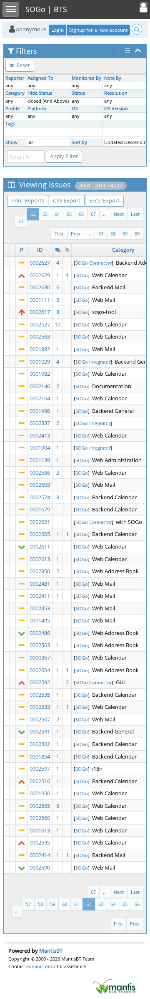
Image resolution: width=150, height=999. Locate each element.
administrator (40, 966)
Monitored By (86, 78)
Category (15, 93)
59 (125, 233)
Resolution (116, 93)
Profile (12, 108)
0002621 (40, 522)
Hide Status (40, 93)
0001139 (40, 460)
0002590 (40, 867)
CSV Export (66, 200)
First (59, 233)
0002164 (40, 398)
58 (112, 233)
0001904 (40, 447)
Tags (10, 123)
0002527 (40, 324)
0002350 (40, 571)
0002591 (40, 731)
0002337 (40, 423)
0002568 (40, 336)
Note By (112, 78)
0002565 (40, 805)
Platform (37, 108)
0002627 (40, 262)
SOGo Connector (93, 263)
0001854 (40, 756)
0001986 (40, 411)
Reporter (14, 78)
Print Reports (27, 200)
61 (20, 221)
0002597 (40, 768)
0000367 (40, 657)
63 (45, 214)
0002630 (40, 287)
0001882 (40, 349)
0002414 (40, 855)
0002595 (40, 842)
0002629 (40, 275)
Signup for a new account (98, 29)
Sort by (79, 142)
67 (93, 214)
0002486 (40, 633)
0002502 (40, 744)
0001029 (40, 361)
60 (137, 233)
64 (57, 214)
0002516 (40, 781)
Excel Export (104, 200)
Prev (75, 233)
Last (135, 214)
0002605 (40, 534)
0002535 (40, 694)
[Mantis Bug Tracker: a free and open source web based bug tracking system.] (114, 986)
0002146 (40, 386)
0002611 (40, 546)
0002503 (40, 645)
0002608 (40, 484)
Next (119, 214)
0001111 (40, 299)
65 (69, 214)
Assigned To (40, 78)
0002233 (40, 707)
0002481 (40, 583)
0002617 (40, 312)
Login (57, 29)
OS (75, 108)
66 (81, 214)
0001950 (40, 793)
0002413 (40, 435)
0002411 (40, 595)
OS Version (116, 108)
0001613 (40, 830)
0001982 (40, 373)
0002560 (40, 818)
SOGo (81, 275)
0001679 (40, 509)
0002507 (40, 719)
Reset (22, 65)
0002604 (40, 670)
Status (78, 93)
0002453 (40, 608)
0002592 (40, 682)
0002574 (40, 497)
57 (100, 233)
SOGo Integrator (92, 362)
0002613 (40, 559)
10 (57, 324)
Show (11, 142)
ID (39, 249)
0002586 (40, 472)
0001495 (40, 620)
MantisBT (50, 950)
